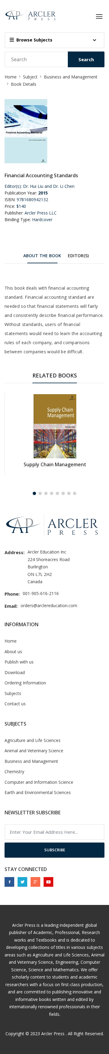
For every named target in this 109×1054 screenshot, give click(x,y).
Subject (30, 77)
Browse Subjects (34, 40)
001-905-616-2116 (41, 593)
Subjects (13, 693)
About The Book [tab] (42, 255)
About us (13, 651)
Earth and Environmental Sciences (38, 792)
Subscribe (54, 850)
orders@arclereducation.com (49, 605)
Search (86, 59)
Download (15, 672)
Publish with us (19, 662)
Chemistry (14, 771)
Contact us (15, 704)
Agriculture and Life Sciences (33, 740)
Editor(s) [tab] (78, 255)
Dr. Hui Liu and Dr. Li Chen (48, 186)
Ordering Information (25, 683)
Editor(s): (13, 186)
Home (11, 77)
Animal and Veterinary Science (34, 750)
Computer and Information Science (39, 782)
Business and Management (70, 77)
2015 (43, 193)
